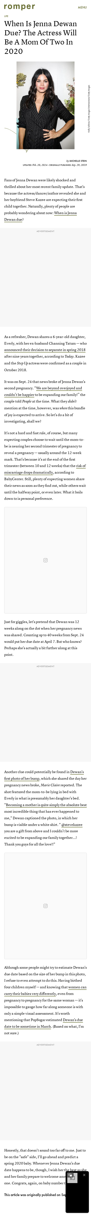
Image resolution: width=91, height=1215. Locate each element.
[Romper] (19, 7)
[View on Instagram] (45, 560)
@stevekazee (72, 824)
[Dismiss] (84, 1175)
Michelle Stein (78, 161)
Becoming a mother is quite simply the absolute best (46, 804)
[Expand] (70, 1175)
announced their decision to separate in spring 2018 (44, 349)
